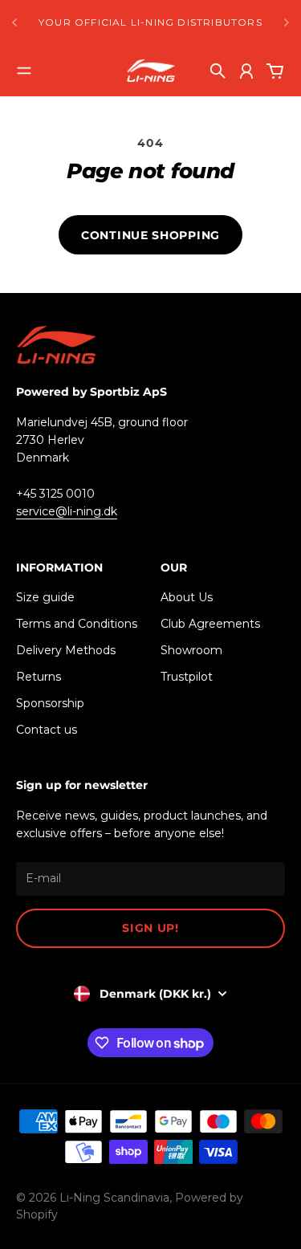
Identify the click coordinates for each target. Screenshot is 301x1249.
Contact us (46, 729)
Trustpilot (187, 676)
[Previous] (14, 22)
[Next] (286, 22)
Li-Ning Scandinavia (114, 1197)
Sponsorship (50, 703)
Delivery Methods (66, 650)
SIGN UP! (150, 928)
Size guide (45, 597)
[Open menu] (24, 70)
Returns (38, 676)
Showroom (191, 650)
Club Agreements (210, 623)
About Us (187, 597)
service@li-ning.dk (66, 511)
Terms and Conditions (76, 623)
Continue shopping (150, 235)
